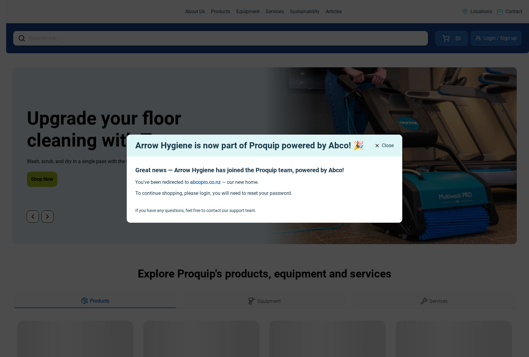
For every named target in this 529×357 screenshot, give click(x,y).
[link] (205, 182)
